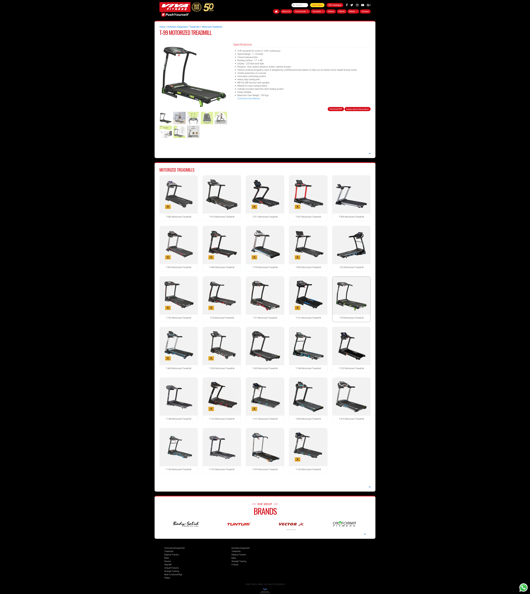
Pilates (167, 578)
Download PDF (336, 109)
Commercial (300, 11)
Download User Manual (248, 98)
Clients (342, 11)
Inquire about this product (357, 109)
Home (162, 27)
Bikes (166, 558)
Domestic (317, 11)
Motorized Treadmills (212, 27)
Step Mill (167, 564)
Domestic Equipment (177, 27)
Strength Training (171, 571)
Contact (365, 11)
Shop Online (317, 5)
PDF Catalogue (334, 5)
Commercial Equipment (174, 548)
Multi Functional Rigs (173, 574)
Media (352, 11)
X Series (235, 564)
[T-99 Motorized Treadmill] (193, 75)
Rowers (167, 561)
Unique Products (171, 568)
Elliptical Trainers (171, 555)
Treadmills (195, 27)
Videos (331, 11)
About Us (286, 11)
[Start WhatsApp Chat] (523, 587)
